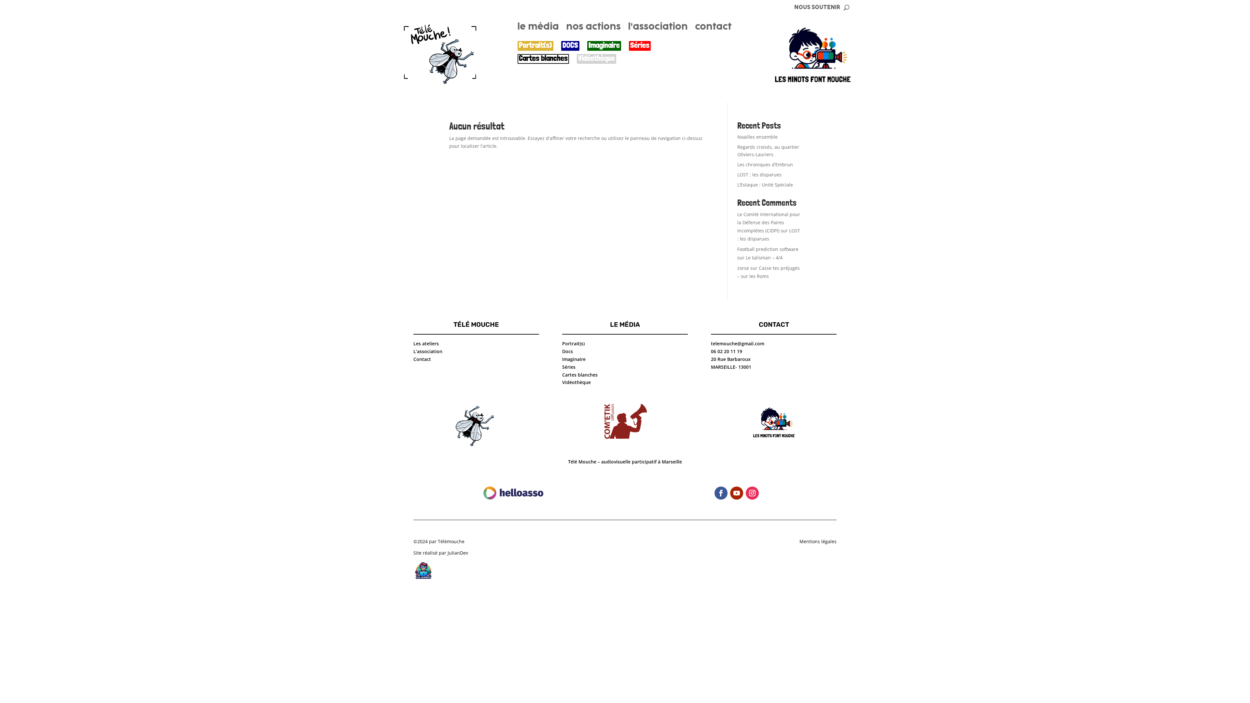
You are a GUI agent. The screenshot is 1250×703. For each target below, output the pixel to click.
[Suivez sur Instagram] (752, 493)
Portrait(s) (535, 45)
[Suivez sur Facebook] (721, 493)
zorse (743, 268)
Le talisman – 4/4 (764, 258)
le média (538, 28)
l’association (658, 28)
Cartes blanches (543, 58)
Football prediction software (768, 249)
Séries (639, 45)
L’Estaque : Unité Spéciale (765, 185)
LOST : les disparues (759, 175)
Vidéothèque (596, 58)
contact (713, 28)
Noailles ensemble (757, 137)
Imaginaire (604, 45)
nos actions (593, 28)
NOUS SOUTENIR (817, 7)
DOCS (570, 45)
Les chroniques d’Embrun (765, 164)
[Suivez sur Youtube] (736, 493)
